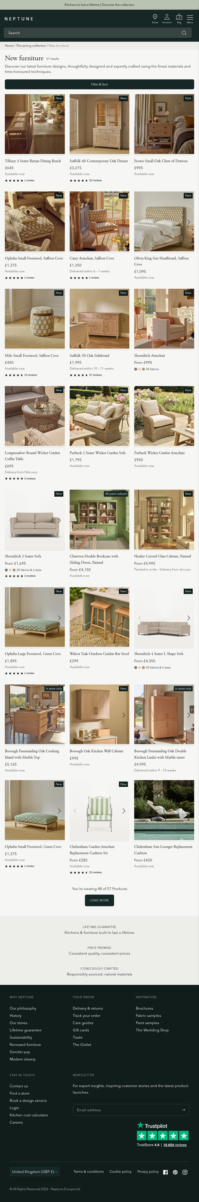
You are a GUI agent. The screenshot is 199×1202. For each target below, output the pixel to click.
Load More (99, 900)
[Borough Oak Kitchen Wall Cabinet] (100, 715)
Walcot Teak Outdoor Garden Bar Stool (99, 653)
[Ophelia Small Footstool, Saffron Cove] (35, 222)
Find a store (20, 1093)
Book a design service (28, 1100)
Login (14, 1107)
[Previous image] (10, 125)
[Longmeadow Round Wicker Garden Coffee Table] (35, 417)
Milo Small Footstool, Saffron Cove (31, 355)
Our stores (18, 1022)
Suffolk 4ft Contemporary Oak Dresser (99, 161)
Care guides (83, 1022)
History (15, 1015)
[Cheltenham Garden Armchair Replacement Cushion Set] (100, 811)
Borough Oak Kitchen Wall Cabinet (96, 751)
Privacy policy (148, 1171)
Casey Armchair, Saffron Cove (92, 258)
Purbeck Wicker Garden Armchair (159, 453)
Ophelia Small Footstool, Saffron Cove (34, 258)
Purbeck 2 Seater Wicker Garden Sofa (97, 453)
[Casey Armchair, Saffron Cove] (100, 222)
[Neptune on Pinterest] (175, 1173)
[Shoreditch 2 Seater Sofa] (35, 520)
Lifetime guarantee (25, 1030)
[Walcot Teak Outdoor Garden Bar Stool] (100, 618)
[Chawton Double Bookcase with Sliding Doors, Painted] (100, 520)
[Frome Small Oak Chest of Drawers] (164, 125)
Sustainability (21, 1037)
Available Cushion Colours (92, 846)
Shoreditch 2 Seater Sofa (23, 556)
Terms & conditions (89, 1171)
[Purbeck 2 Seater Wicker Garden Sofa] (100, 417)
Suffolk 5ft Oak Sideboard (89, 355)
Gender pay (20, 1052)
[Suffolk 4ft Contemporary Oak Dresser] (100, 125)
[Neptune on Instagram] (185, 1173)
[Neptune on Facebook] (165, 1173)
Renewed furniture (25, 1044)
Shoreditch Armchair (149, 355)
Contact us (19, 1086)
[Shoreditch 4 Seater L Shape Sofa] (164, 618)
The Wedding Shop (152, 1030)
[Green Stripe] (72, 854)
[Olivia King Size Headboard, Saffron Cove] (164, 222)
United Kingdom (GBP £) (33, 1171)
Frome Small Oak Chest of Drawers (161, 161)
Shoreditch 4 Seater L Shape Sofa (158, 653)
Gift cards (81, 1030)
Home (9, 45)
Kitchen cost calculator (29, 1115)
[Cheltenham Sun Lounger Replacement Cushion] (164, 811)
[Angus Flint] (135, 369)
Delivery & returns (88, 1008)
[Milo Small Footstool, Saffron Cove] (35, 319)
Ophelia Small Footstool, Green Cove (33, 846)
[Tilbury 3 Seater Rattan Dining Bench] (35, 125)
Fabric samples (148, 1015)
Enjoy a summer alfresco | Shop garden (99, 5)
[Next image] (59, 125)
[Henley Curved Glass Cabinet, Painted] (164, 520)
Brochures (144, 1008)
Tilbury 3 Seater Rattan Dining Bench (33, 161)
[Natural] (78, 854)
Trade (78, 1037)
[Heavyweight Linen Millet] (143, 369)
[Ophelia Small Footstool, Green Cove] (35, 811)
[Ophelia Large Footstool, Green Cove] (35, 618)
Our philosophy (23, 1008)
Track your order (86, 1015)
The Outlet (82, 1044)
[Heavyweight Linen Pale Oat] (139, 369)
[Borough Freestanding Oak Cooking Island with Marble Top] (35, 715)
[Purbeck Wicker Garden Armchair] (164, 417)
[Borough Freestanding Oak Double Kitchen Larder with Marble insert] (164, 715)
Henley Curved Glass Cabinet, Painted (162, 556)
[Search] (184, 33)
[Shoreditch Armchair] (164, 319)
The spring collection (31, 45)
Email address (88, 1104)
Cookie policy (120, 1171)
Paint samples (147, 1022)
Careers (16, 1122)
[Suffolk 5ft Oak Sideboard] (100, 319)
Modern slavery (22, 1059)
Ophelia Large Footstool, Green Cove (33, 653)
